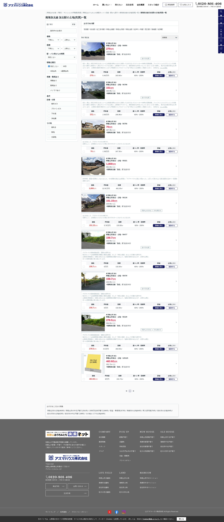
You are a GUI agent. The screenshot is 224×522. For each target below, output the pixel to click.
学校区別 (122, 446)
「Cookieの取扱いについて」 (151, 519)
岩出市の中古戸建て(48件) (74, 414)
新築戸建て (123, 437)
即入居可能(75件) (149, 411)
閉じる (181, 519)
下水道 (53, 113)
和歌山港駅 (110, 29)
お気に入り (187, 5)
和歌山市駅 (120, 29)
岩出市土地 (123, 487)
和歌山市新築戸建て (147, 437)
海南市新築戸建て (146, 442)
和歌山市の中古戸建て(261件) (77, 411)
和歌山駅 (129, 29)
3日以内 (53, 71)
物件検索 (221, 14)
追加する (172, 75)
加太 (115, 43)
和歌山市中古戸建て (167, 437)
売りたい (118, 5)
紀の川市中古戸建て (167, 451)
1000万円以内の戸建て (127, 451)
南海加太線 (111, 54)
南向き (53, 127)
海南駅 (153, 29)
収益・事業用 (124, 456)
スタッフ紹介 (153, 5)
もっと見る (163, 68)
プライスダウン (125, 460)
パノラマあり (55, 90)
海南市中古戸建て (166, 442)
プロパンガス (56, 109)
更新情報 (102, 442)
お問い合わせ (78, 486)
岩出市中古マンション (148, 487)
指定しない (54, 66)
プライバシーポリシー (80, 512)
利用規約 (63, 512)
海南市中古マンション (148, 483)
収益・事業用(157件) (117, 411)
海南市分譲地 (104, 483)
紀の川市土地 (124, 492)
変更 (73, 24)
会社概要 (140, 5)
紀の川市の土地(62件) (55, 414)
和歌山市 (110, 43)
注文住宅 (129, 5)
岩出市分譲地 (104, 487)
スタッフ (102, 446)
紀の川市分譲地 (104, 492)
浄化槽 (53, 118)
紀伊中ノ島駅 (139, 29)
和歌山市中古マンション (149, 478)
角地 (53, 132)
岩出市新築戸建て (146, 446)
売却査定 (221, 43)
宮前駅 (86, 29)
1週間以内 (64, 71)
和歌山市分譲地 (104, 478)
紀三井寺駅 (101, 29)
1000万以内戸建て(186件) (98, 411)
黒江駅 (147, 29)
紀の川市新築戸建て (147, 451)
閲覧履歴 (171, 5)
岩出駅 (92, 29)
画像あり (53, 80)
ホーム (96, 5)
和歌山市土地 (124, 478)
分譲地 (53, 137)
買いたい (106, 5)
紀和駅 (160, 29)
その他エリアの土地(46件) (95, 414)
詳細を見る (159, 75)
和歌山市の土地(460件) (55, 411)
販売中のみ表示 (56, 31)
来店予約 (56, 486)
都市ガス (54, 104)
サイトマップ (50, 512)
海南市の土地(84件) (134, 411)
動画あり (53, 85)
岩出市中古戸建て (166, 446)
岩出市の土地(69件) (164, 411)
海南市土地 (123, 483)
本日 (64, 66)
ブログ (101, 451)
